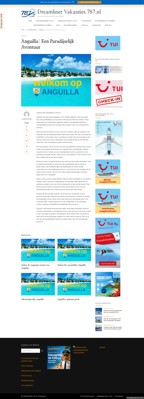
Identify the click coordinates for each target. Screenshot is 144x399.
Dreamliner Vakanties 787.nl (69, 12)
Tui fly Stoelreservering (87, 396)
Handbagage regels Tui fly (67, 21)
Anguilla (85, 25)
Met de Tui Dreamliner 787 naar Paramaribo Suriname (112, 320)
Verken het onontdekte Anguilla (71, 265)
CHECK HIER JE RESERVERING (89, 2)
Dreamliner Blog (109, 308)
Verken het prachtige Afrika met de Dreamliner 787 (113, 311)
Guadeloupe (96, 25)
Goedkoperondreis (27, 380)
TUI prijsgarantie (27, 385)
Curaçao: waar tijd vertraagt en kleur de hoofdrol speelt (113, 328)
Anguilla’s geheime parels (68, 299)
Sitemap (102, 347)
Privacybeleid (42, 396)
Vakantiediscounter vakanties (31, 371)
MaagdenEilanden (70, 25)
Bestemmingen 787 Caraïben (105, 21)
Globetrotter (27, 119)
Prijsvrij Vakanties (27, 366)
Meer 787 (108, 25)
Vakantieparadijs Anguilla (32, 299)
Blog (58, 25)
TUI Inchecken (86, 21)
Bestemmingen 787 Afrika (42, 25)
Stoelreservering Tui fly (45, 21)
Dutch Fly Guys (26, 375)
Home (30, 21)
